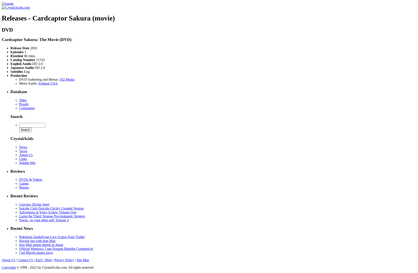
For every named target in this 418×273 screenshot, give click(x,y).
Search (16, 116)
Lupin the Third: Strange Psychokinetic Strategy (52, 216)
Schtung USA (48, 83)
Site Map (83, 260)
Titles (23, 100)
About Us (26, 155)
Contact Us (25, 260)
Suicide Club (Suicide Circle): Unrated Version (51, 208)
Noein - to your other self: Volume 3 (44, 220)
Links (23, 159)
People (24, 104)
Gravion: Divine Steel (34, 204)
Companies (27, 108)
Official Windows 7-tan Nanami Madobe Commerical (56, 249)
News (23, 147)
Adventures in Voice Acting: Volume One (47, 212)
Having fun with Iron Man (37, 241)
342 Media (67, 79)
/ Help (43, 260)
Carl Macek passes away (36, 252)
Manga (24, 187)
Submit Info (27, 163)
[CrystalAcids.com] (7, 3)
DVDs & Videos (30, 179)
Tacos (23, 151)
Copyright (9, 267)
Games (24, 183)
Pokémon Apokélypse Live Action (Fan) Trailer (52, 237)
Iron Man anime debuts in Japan (41, 245)
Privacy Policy (64, 260)
